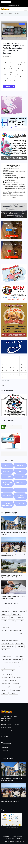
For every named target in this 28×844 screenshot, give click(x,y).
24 (2, 374)
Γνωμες (20, 471)
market (4, 617)
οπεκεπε (5, 690)
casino (7, 465)
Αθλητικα (20, 465)
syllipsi (4, 624)
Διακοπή (19, 643)
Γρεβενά (5, 637)
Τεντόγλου (17, 677)
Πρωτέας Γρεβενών (8, 670)
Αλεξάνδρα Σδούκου (16, 624)
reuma (11, 620)
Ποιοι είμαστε (5, 747)
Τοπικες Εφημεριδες (7, 504)
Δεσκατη (20, 476)
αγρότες (13, 680)
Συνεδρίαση (6, 677)
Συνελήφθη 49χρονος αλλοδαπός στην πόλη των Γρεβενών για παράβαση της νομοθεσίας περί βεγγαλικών (14, 48)
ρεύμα (4, 693)
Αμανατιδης (6, 627)
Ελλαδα (7, 490)
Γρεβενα (7, 476)
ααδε (4, 680)
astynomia (5, 611)
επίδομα (16, 683)
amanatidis (13, 608)
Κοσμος (20, 490)
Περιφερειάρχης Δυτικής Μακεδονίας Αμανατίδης (13, 666)
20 (14, 371)
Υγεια (21, 503)
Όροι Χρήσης (6, 836)
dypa (15, 611)
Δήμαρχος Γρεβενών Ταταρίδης (10, 640)
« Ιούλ (2, 385)
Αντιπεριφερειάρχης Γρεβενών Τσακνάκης (13, 630)
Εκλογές (5, 649)
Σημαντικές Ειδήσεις (20, 496)
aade (4, 608)
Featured (16, 614)
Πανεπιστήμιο (18, 656)
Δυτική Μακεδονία (7, 646)
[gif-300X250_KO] (11, 105)
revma (20, 620)
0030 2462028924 (7, 727)
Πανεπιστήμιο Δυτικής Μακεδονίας (11, 659)
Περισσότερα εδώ (9, 86)
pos (4, 620)
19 (10, 371)
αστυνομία (6, 683)
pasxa (20, 617)
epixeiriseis (5, 614)
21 (17, 371)
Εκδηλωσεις (20, 482)
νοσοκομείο (17, 687)
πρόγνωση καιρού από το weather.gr (12, 827)
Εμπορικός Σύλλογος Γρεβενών (10, 653)
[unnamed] (14, 210)
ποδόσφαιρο (16, 690)
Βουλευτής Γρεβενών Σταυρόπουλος (12, 633)
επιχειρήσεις (6, 687)
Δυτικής (20, 646)
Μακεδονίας (6, 656)
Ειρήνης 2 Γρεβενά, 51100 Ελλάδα (10, 724)
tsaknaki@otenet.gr (7, 730)
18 (6, 371)
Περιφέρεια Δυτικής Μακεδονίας (11, 662)
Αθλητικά (7, 471)
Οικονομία (7, 495)
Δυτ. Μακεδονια (7, 483)
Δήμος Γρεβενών (7, 643)
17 (2, 371)
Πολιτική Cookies (10, 838)
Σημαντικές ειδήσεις (8, 674)
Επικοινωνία (5, 750)
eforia (22, 611)
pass (13, 617)
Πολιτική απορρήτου (17, 836)
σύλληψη (14, 693)
